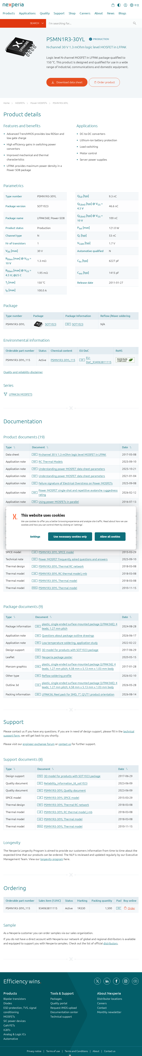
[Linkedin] (107, 981)
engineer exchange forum (39, 744)
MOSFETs (9, 1016)
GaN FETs (9, 1025)
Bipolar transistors (14, 998)
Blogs (122, 13)
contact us (65, 744)
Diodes (7, 1003)
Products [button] (9, 13)
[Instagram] (125, 981)
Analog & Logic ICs (14, 1034)
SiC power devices (14, 1020)
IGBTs (6, 1029)
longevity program (51, 859)
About (99, 13)
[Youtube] (135, 981)
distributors (110, 943)
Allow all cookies (110, 536)
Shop (72, 13)
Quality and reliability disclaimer (23, 372)
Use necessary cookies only (70, 536)
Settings (35, 536)
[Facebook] (116, 981)
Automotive (10, 1038)
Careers (85, 13)
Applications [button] (27, 13)
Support (59, 13)
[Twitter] (97, 981)
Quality (45, 13)
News (110, 13)
